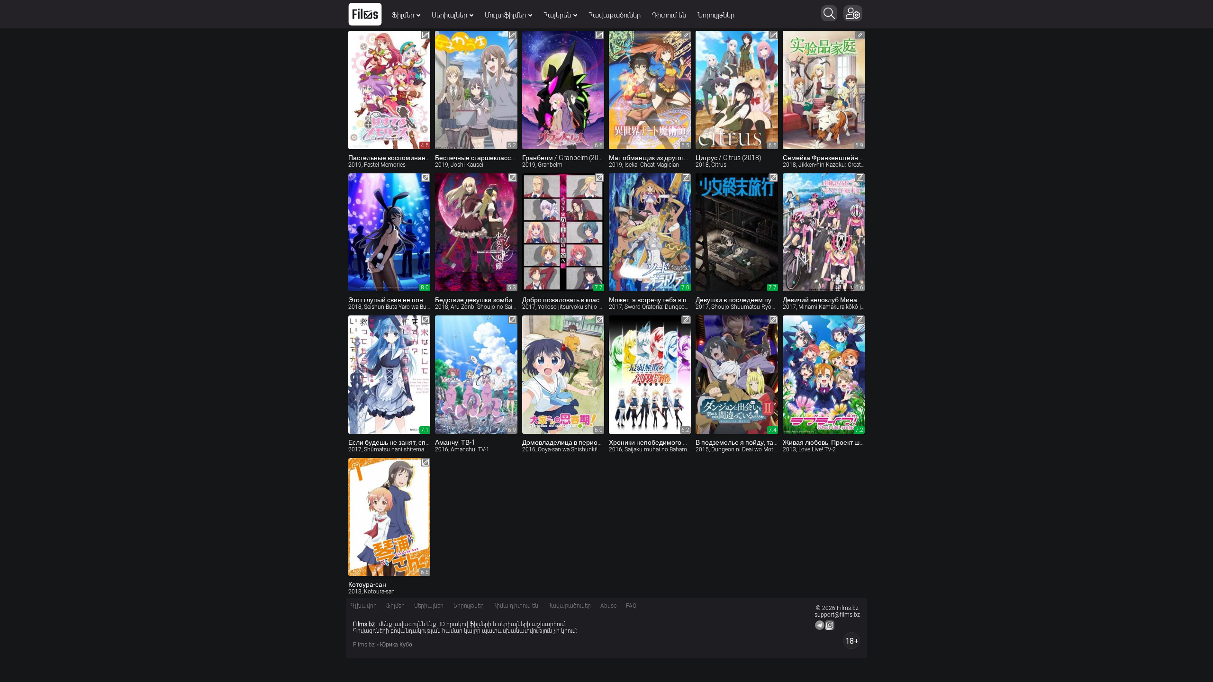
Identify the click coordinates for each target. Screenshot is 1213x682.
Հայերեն (557, 15)
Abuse (608, 605)
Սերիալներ (449, 15)
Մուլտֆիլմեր (505, 15)
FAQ (631, 605)
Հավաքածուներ (614, 15)
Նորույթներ (715, 15)
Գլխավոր (364, 605)
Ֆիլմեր (403, 15)
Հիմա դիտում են (515, 605)
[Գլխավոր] (365, 14)
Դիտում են (669, 15)
